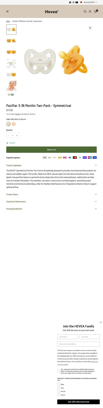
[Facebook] (70, 2)
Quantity (9, 130)
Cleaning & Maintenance (16, 201)
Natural (14, 124)
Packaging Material (14, 208)
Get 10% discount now (78, 402)
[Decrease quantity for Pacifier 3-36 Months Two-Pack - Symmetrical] (8, 135)
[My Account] (90, 11)
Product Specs (12, 194)
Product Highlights (13, 165)
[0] (94, 11)
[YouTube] (76, 2)
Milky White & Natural (8, 124)
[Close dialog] (100, 322)
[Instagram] (73, 2)
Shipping (17, 114)
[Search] (85, 11)
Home (8, 21)
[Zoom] (90, 28)
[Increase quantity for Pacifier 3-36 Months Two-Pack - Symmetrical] (17, 135)
